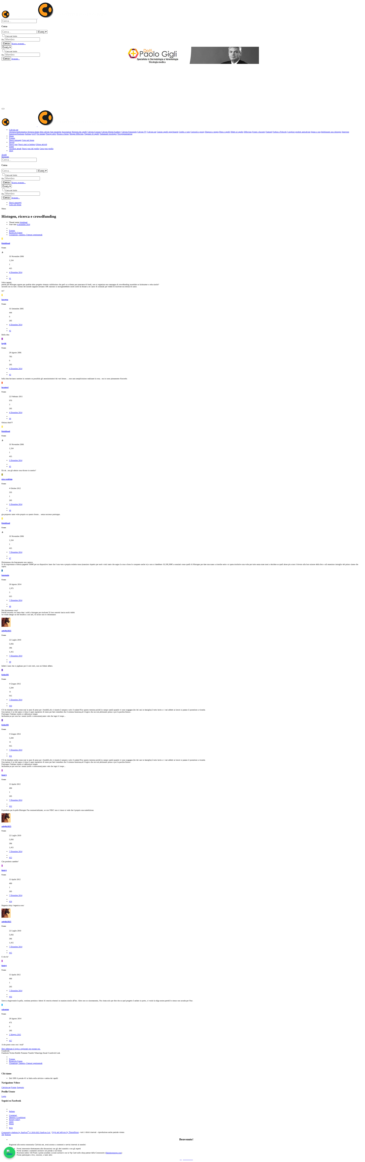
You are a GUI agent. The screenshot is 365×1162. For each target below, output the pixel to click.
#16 (10, 997)
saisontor (5, 1009)
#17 (10, 1041)
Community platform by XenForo (26, 1132)
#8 (10, 606)
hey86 (4, 343)
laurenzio (5, 575)
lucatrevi (5, 387)
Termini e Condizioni (17, 1117)
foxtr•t (4, 775)
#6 (10, 510)
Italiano (12, 1111)
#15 (10, 953)
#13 (10, 857)
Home (11, 1124)
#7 (10, 558)
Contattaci (13, 1115)
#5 (10, 466)
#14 (10, 901)
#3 (10, 375)
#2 (10, 331)
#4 (10, 418)
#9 (10, 662)
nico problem (7, 479)
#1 (10, 278)
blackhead (23, 222)
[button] (3, 108)
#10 (10, 706)
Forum (13, 1087)
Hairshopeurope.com (113, 1153)
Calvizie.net (6, 1087)
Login (4, 1096)
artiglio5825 (6, 631)
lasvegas (5, 299)
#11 (10, 756)
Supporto (20, 1087)
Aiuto (11, 1122)
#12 (10, 806)
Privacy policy (14, 1119)
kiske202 (5, 675)
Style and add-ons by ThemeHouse (65, 1132)
